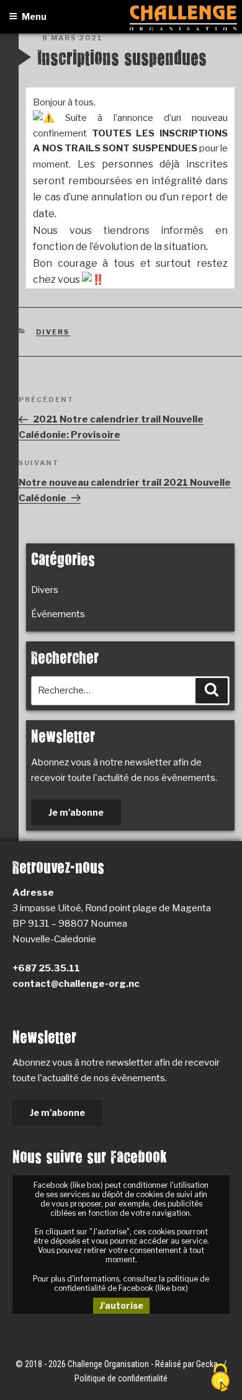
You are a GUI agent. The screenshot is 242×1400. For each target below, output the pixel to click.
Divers (53, 332)
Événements (58, 614)
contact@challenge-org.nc (76, 983)
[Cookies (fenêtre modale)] (220, 1378)
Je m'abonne (76, 812)
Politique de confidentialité (121, 1378)
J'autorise (121, 1305)
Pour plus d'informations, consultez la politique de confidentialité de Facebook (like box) (121, 1283)
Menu (34, 16)
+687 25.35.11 (46, 968)
